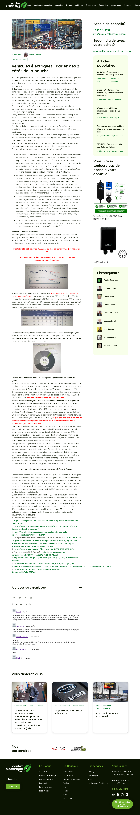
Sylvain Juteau (117, 136)
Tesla (65, 791)
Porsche (63, 543)
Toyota (71, 543)
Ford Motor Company (41, 540)
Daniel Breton (35, 55)
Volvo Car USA (46, 546)
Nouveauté (68, 798)
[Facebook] (118, 794)
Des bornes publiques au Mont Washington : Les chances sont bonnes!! (110, 129)
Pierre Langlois (110, 337)
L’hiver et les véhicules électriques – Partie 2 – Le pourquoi (108, 111)
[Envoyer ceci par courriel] (14, 598)
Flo (64, 787)
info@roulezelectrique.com (109, 33)
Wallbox (66, 783)
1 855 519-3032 (101, 30)
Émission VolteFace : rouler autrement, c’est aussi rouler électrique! (110, 93)
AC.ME (90, 779)
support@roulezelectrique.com (112, 51)
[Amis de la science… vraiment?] (110, 707)
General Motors (58, 540)
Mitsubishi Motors (51, 543)
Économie (43, 783)
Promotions (68, 771)
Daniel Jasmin (109, 296)
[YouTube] (113, 794)
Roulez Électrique (114, 100)
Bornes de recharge (47, 775)
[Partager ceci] (20, 598)
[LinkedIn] (127, 794)
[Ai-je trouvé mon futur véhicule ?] (70, 707)
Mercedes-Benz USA (34, 543)
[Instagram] (122, 794)
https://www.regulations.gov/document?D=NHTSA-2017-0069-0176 (44, 549)
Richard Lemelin (110, 345)
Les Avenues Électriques (98, 783)
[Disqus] (47, 633)
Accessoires (68, 775)
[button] (84, 5)
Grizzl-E (66, 795)
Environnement (45, 787)
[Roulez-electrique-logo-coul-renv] (16, 5)
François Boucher (111, 313)
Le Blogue (92, 771)
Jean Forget (114, 118)
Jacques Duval (110, 321)
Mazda (21, 543)
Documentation (46, 779)
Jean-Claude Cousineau (114, 80)
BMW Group (72, 538)
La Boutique (93, 775)
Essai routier (44, 791)
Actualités (43, 771)
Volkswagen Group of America (25, 546)
